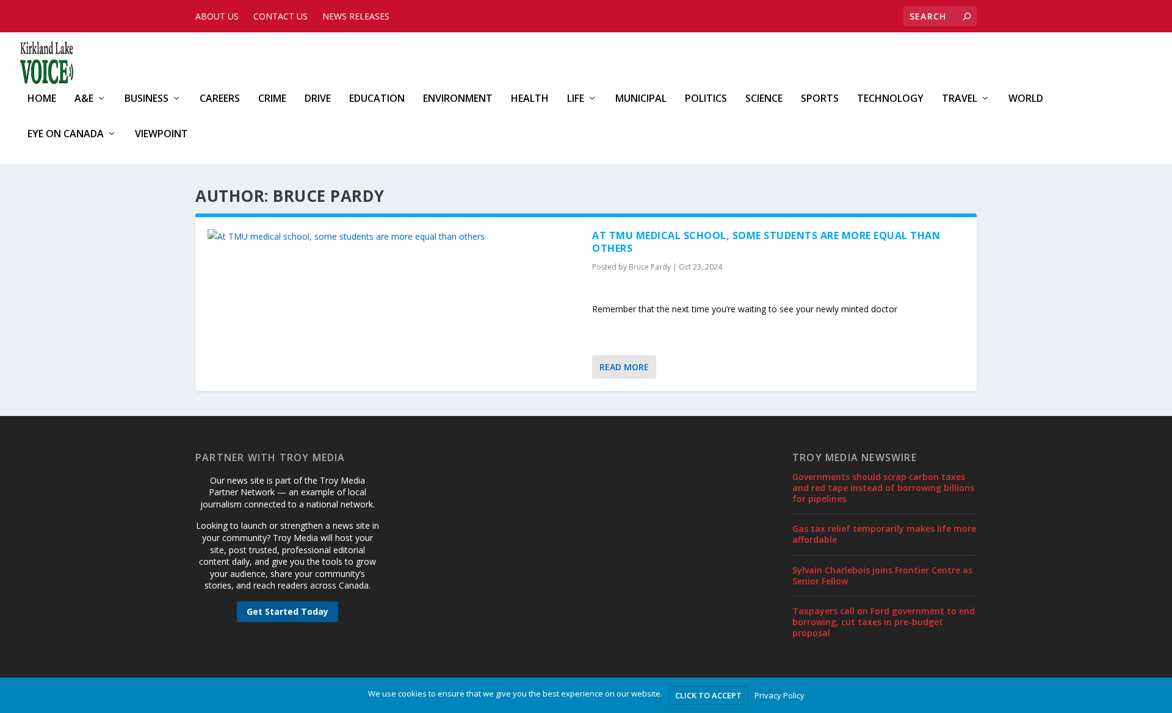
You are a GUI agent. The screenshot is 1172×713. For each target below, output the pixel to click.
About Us (217, 16)
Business (146, 99)
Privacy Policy (779, 695)
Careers (220, 99)
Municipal (641, 99)
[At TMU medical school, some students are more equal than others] (394, 236)
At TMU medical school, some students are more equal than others (766, 242)
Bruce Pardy (650, 267)
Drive (318, 99)
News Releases (355, 16)
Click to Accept (708, 695)
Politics (706, 99)
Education (377, 99)
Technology (890, 99)
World (1025, 99)
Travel (959, 99)
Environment (458, 99)
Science (764, 99)
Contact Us (280, 16)
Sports (820, 99)
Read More (624, 367)
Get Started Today (287, 611)
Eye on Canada (65, 134)
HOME (41, 99)
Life (575, 99)
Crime (272, 99)
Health (530, 99)
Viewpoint (161, 134)
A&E (83, 99)
